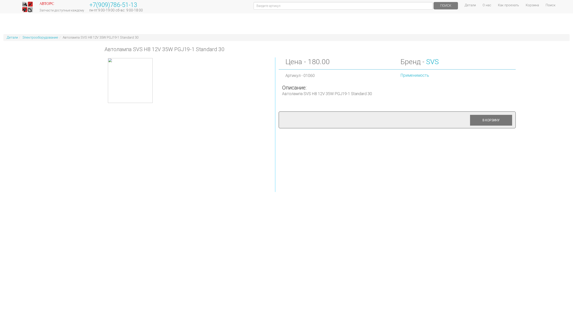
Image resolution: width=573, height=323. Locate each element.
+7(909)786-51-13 (113, 5)
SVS (432, 61)
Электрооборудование (40, 37)
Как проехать (508, 5)
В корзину (491, 120)
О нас (487, 5)
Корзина (532, 5)
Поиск (445, 6)
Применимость (414, 75)
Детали (470, 5)
